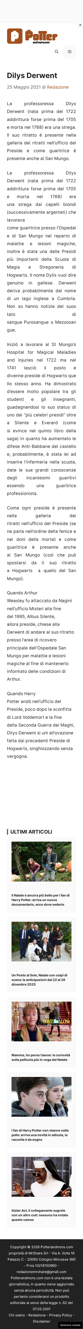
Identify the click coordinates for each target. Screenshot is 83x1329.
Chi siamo (17, 1315)
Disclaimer (41, 1321)
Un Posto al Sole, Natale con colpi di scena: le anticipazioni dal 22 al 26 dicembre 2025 (39, 979)
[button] (56, 52)
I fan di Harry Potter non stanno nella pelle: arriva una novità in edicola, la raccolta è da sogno (40, 1134)
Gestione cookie (70, 1325)
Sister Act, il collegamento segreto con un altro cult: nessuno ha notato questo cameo (40, 1215)
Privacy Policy (60, 1315)
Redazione (37, 1315)
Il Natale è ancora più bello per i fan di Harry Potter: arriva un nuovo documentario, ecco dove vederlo (41, 899)
